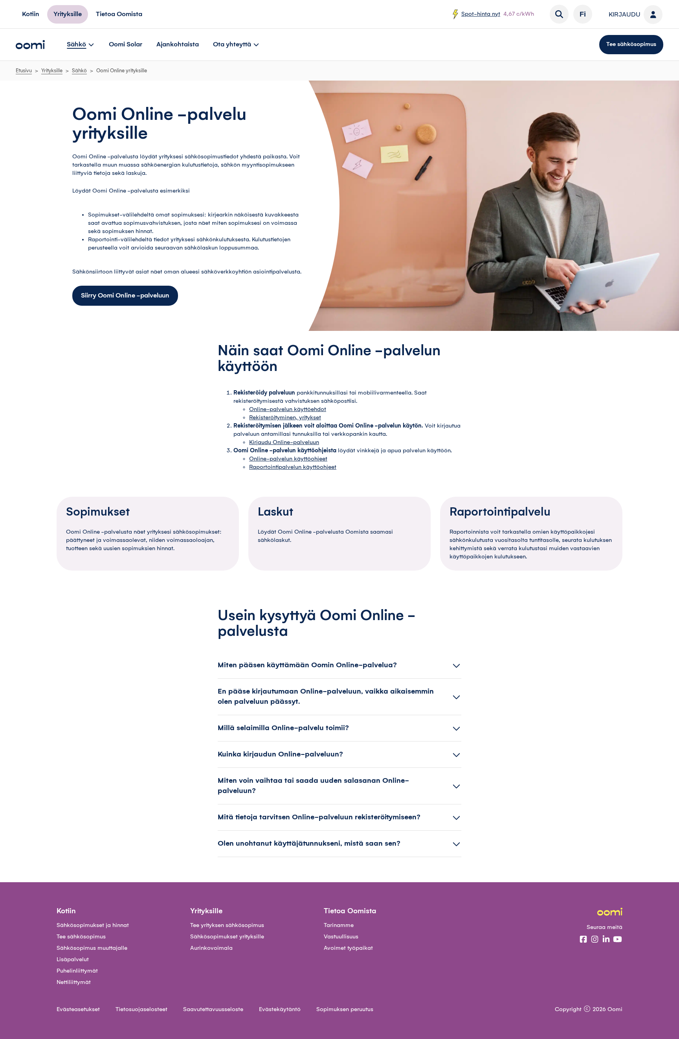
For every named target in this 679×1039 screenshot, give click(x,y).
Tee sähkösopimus (631, 44)
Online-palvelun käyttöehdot (287, 409)
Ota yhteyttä (232, 44)
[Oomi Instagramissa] (595, 940)
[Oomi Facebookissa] (583, 940)
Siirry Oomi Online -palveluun (125, 295)
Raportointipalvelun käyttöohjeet (292, 467)
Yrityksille (51, 70)
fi (583, 14)
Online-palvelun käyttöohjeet (288, 459)
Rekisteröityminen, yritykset (285, 418)
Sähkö (76, 44)
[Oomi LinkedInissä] (606, 940)
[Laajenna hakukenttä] (559, 14)
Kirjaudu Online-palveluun (284, 442)
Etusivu (24, 70)
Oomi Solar (125, 44)
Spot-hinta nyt (480, 14)
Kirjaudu (624, 14)
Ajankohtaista (177, 44)
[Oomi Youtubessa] (617, 940)
